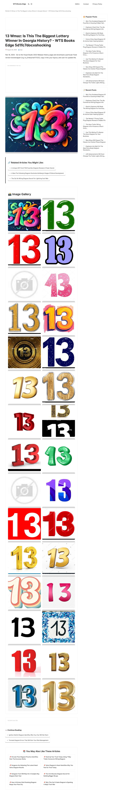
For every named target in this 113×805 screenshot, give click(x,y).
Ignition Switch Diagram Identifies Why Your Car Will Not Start (28, 735)
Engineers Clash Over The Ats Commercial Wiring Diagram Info (94, 28)
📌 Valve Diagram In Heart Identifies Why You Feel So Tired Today (58, 766)
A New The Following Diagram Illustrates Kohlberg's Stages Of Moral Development (37, 173)
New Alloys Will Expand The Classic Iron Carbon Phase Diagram (94, 68)
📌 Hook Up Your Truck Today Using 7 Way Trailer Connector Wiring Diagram (57, 758)
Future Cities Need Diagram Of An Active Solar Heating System (94, 40)
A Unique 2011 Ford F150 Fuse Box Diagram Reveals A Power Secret (32, 168)
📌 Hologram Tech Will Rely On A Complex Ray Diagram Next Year (24, 775)
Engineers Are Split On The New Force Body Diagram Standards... (93, 75)
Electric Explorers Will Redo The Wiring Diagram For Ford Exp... (94, 34)
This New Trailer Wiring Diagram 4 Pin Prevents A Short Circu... (93, 53)
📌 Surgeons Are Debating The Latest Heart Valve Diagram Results (23, 766)
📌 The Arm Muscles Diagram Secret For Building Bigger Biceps (57, 775)
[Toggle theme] (30, 4)
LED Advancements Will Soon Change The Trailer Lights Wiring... (94, 81)
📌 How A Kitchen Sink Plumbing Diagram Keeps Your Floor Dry (22, 783)
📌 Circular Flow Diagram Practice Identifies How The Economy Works (23, 758)
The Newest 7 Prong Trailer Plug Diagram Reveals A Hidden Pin (94, 46)
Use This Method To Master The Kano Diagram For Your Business (93, 61)
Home (7, 11)
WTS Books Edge (19, 4)
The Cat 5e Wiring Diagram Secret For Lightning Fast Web (29, 178)
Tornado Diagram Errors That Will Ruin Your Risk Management (28, 740)
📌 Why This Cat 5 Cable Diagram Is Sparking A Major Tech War (58, 783)
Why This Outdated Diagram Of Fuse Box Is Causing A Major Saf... (94, 22)
